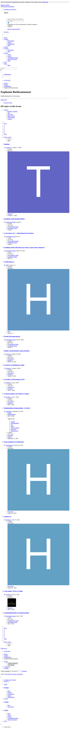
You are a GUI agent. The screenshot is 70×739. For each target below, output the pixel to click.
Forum (9, 42)
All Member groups (13, 57)
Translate (24, 671)
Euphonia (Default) (12, 663)
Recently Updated (12, 111)
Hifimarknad (11, 44)
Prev (5, 123)
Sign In (10, 26)
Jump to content (5, 5)
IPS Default (11, 665)
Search (6, 53)
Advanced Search (12, 59)
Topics (9, 54)
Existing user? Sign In (10, 9)
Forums (6, 39)
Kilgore (10, 437)
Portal (5, 37)
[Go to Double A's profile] (11, 358)
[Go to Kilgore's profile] (10, 435)
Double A (8, 354)
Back (9, 691)
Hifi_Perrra (11, 511)
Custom (10, 119)
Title (9, 113)
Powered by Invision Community (14, 674)
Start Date (10, 114)
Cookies (6, 668)
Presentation (11, 41)
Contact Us (7, 666)
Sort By (6, 110)
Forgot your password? (14, 29)
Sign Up (6, 32)
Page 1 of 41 (8, 137)
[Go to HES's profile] (38, 330)
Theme (6, 661)
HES (7, 265)
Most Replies (11, 117)
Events (6, 47)
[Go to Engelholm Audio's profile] (13, 226)
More (9, 45)
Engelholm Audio (11, 222)
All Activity (11, 50)
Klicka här (45, 2)
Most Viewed (11, 116)
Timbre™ (8, 147)
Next (5, 134)
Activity (6, 48)
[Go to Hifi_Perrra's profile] (38, 510)
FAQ (5, 62)
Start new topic (8, 102)
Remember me (11, 24)
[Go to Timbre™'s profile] (38, 212)
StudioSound (9, 445)
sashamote (9, 411)
